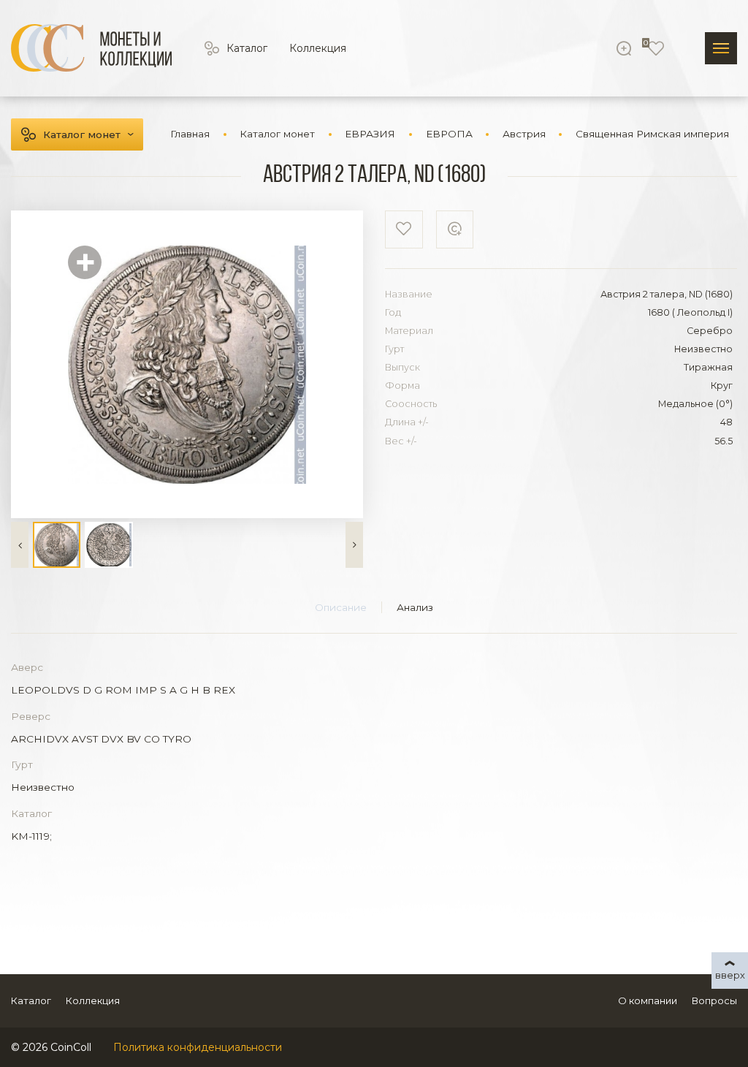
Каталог (246, 48)
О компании (647, 1000)
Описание (341, 607)
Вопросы (714, 1000)
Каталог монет (82, 134)
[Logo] (91, 48)
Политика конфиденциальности (197, 1047)
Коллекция (317, 48)
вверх (730, 975)
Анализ (415, 607)
